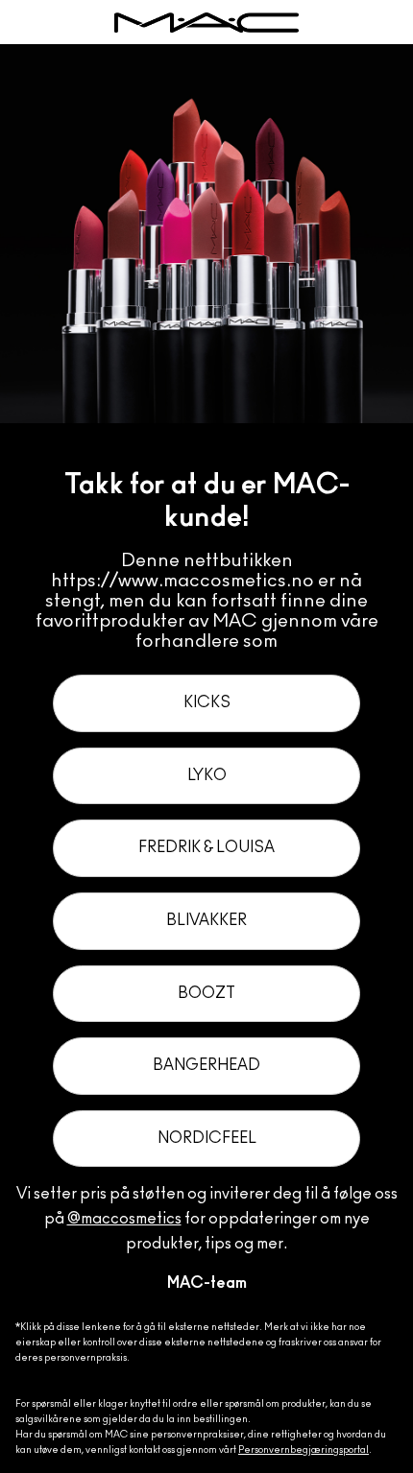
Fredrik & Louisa (206, 847)
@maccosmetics (124, 1218)
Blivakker (206, 920)
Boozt (206, 993)
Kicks (207, 702)
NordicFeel (207, 1138)
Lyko (207, 775)
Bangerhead (206, 1065)
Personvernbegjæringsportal (303, 1450)
